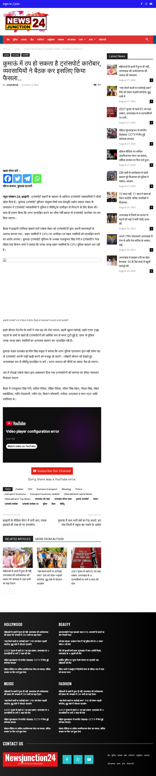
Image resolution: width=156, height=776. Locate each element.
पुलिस (45, 503)
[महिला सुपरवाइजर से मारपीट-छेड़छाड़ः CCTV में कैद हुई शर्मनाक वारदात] (112, 133)
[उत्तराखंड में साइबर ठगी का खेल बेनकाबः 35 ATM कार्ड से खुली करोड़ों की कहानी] (112, 260)
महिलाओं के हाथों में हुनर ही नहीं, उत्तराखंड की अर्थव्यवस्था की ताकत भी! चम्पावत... (134, 71)
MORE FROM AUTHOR (50, 539)
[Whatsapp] (36, 178)
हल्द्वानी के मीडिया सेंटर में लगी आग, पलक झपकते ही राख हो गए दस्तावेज (25, 523)
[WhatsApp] (146, 4)
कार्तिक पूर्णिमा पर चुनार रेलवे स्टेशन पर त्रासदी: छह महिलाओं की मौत (79, 661)
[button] (147, 39)
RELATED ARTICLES (18, 539)
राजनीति (25, 54)
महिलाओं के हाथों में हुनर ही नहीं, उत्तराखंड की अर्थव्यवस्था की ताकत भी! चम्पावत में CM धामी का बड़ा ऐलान (26, 633)
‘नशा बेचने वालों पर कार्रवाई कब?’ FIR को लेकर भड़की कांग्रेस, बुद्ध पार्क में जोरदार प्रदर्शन (25, 643)
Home (6, 49)
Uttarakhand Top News (17, 498)
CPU (30, 489)
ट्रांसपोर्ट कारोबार (11, 503)
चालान (95, 498)
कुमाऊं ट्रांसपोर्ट (82, 498)
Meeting (66, 489)
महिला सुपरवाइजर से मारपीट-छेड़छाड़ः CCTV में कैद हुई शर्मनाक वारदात (133, 134)
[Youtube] (150, 4)
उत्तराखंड (15, 54)
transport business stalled (45, 493)
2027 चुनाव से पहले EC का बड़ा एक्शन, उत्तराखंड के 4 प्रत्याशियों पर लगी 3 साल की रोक (26, 652)
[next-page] (11, 591)
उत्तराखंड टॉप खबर (42, 498)
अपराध (17, 49)
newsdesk (12, 84)
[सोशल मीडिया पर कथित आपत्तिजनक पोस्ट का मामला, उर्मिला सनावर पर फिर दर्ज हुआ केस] (112, 154)
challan (19, 489)
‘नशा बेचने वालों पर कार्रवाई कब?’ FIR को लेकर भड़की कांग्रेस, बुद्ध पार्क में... (135, 92)
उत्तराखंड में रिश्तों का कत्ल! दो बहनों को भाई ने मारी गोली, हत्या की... (134, 219)
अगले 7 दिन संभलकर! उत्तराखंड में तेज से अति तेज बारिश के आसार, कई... (136, 241)
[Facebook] (141, 4)
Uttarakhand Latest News (78, 493)
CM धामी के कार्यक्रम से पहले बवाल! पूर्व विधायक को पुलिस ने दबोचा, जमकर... (134, 177)
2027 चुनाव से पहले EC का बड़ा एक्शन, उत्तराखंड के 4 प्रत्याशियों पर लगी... (135, 113)
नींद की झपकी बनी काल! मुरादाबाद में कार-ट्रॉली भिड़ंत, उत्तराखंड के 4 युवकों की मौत (80, 652)
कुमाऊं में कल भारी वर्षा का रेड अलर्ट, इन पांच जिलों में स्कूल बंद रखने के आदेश (79, 523)
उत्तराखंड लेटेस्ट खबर (63, 498)
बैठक (53, 503)
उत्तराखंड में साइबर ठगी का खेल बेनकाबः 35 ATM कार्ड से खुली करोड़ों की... (134, 262)
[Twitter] (17, 178)
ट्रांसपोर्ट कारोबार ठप (30, 503)
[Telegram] (27, 178)
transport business (15, 493)
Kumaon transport (47, 489)
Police (79, 489)
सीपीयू (62, 503)
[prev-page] (5, 591)
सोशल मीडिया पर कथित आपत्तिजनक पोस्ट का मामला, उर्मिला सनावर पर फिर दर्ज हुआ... (135, 156)
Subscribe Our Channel (54, 471)
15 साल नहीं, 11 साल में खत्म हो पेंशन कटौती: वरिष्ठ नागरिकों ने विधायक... (135, 198)
